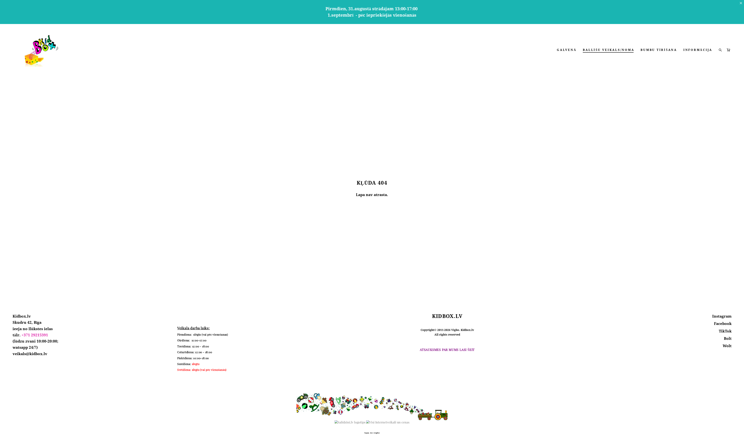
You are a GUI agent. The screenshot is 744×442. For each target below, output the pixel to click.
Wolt (727, 345)
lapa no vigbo (372, 433)
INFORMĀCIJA (697, 49)
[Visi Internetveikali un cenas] (387, 422)
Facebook (723, 323)
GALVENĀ (566, 49)
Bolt (728, 338)
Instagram (722, 316)
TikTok (725, 331)
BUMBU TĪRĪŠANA (659, 49)
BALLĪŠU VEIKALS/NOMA (608, 49)
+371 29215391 (35, 334)
